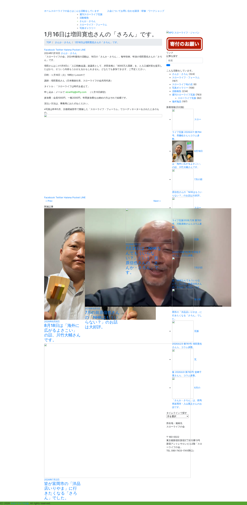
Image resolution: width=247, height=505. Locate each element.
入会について (114, 10)
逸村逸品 (176, 101)
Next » (157, 200)
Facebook (49, 49)
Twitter (59, 49)
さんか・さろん (88, 21)
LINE (83, 49)
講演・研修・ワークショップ (149, 10)
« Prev (49, 200)
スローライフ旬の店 (182, 84)
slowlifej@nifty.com (75, 92)
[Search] (168, 65)
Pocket (76, 49)
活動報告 (84, 17)
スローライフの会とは (62, 10)
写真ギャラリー (88, 28)
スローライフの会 (20, 503)
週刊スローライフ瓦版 (91, 14)
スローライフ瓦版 (187, 98)
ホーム (47, 10)
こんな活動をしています (86, 10)
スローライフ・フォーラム (93, 24)
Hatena (67, 49)
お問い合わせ (128, 10)
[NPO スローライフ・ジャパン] (182, 33)
